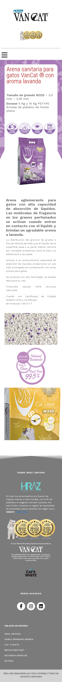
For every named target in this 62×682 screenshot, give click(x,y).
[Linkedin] (41, 606)
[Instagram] (31, 606)
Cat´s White (12, 644)
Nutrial (9, 661)
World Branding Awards (19, 639)
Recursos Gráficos (16, 655)
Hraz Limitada (13, 634)
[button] (5, 413)
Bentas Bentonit (14, 650)
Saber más (21, 512)
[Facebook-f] (21, 606)
